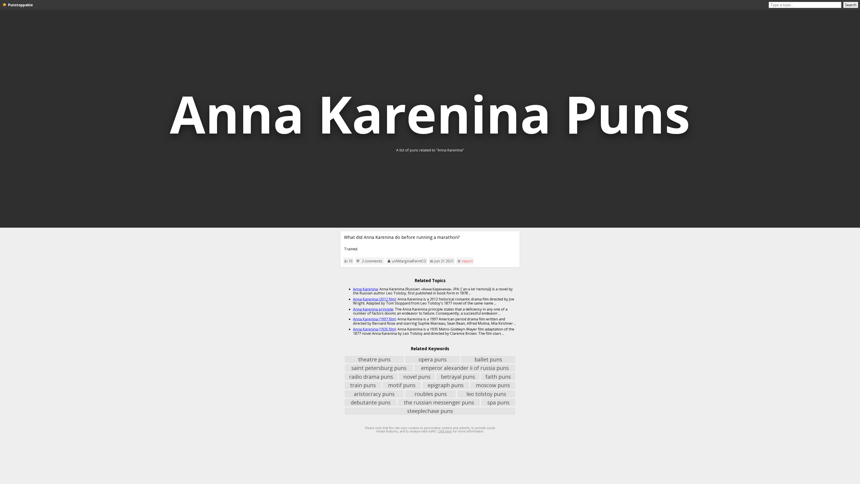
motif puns (401, 385)
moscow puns (493, 385)
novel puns (416, 376)
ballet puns (488, 359)
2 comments (372, 261)
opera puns (433, 359)
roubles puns (431, 394)
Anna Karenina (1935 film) (374, 329)
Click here (445, 431)
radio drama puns (371, 376)
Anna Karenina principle (373, 309)
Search (850, 4)
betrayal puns (458, 376)
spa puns (498, 402)
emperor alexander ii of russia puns (465, 368)
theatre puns (374, 359)
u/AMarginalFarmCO (409, 261)
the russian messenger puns (439, 402)
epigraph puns (446, 385)
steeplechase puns (430, 411)
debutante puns (371, 402)
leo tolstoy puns (486, 394)
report (467, 261)
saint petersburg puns (378, 368)
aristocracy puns (374, 394)
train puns (363, 385)
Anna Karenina (365, 289)
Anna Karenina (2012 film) (374, 299)
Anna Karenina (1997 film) (374, 319)
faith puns (498, 376)
